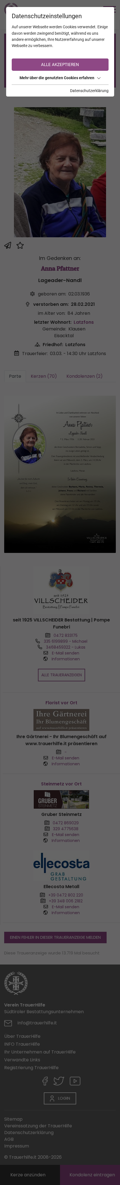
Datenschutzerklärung (89, 90)
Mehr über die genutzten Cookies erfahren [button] (57, 78)
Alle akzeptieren (60, 64)
